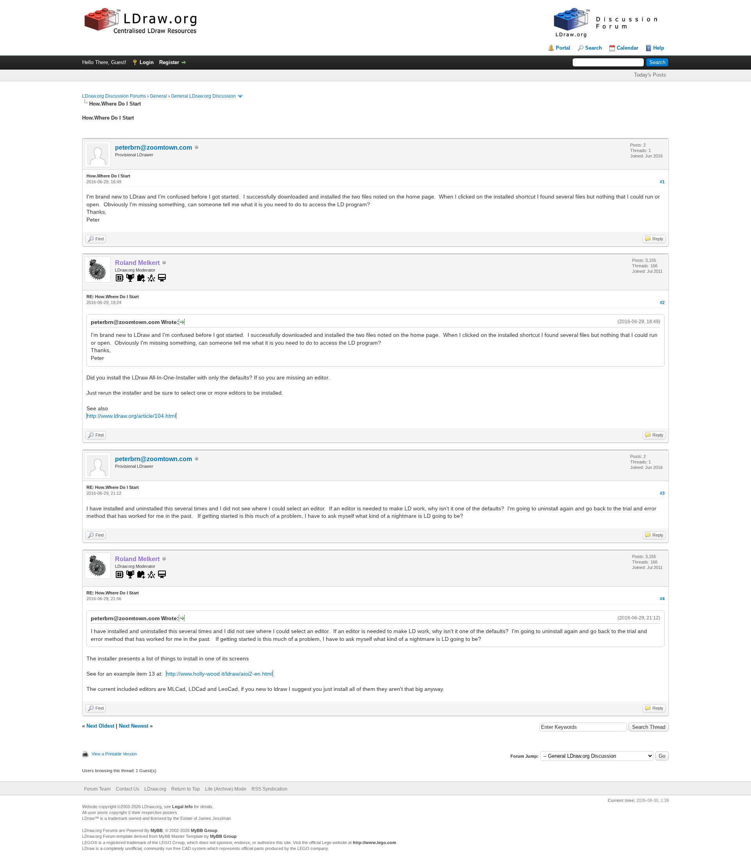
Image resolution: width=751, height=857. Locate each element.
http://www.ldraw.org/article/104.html (131, 416)
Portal (563, 48)
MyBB (157, 830)
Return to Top (185, 789)
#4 (662, 598)
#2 (662, 302)
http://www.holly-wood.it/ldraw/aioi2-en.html (219, 674)
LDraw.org (155, 789)
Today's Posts (650, 75)
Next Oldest (100, 726)
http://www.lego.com (374, 842)
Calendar (627, 48)
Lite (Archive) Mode (225, 789)
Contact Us (127, 789)
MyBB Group (204, 830)
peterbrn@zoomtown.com (153, 147)
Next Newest (133, 726)
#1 (662, 181)
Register (169, 62)
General (158, 96)
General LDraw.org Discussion (203, 96)
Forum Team (97, 789)
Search (593, 48)
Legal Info (182, 806)
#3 (662, 493)
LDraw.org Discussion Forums (114, 96)
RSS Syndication (269, 789)
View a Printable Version (114, 753)
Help (658, 48)
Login (147, 62)
